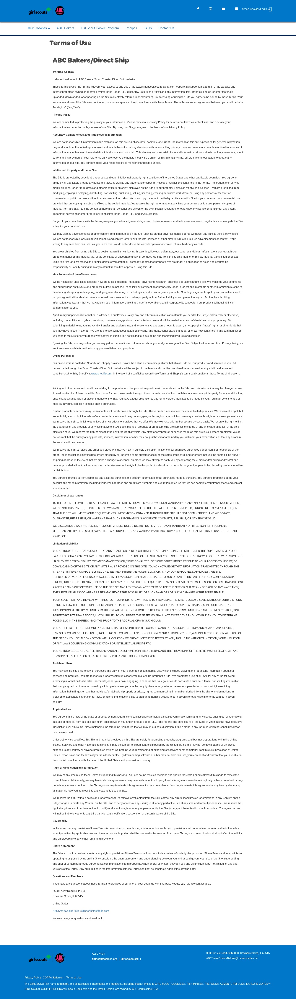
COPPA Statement (53, 977)
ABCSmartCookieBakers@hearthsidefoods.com (81, 910)
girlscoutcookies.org (104, 958)
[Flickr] (236, 8)
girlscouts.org (129, 958)
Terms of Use (73, 977)
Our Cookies (38, 28)
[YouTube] (223, 8)
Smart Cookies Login (255, 9)
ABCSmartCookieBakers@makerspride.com (232, 958)
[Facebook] (198, 8)
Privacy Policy (32, 977)
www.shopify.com (101, 373)
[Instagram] (210, 8)
